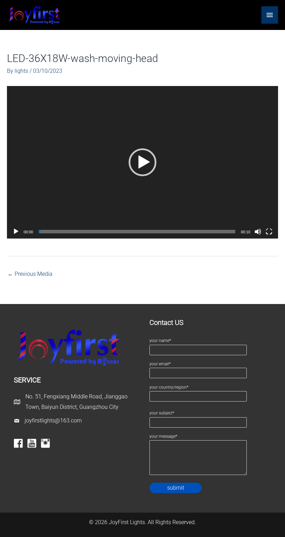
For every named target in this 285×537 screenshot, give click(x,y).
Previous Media (30, 274)
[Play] (16, 231)
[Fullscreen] (269, 231)
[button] (142, 162)
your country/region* (168, 387)
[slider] (137, 231)
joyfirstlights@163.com (53, 420)
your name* (160, 340)
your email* (160, 363)
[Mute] (257, 231)
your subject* (161, 413)
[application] (142, 162)
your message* (163, 436)
